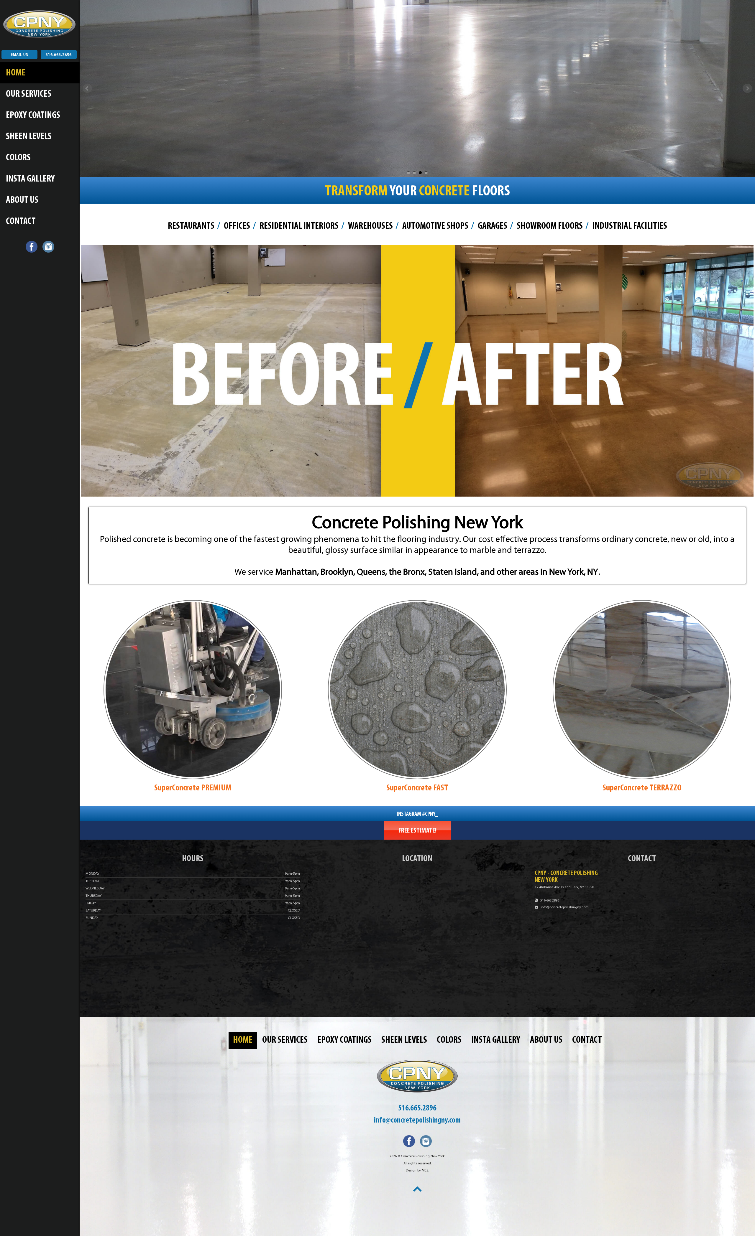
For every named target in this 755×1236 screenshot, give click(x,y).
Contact (21, 221)
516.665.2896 (59, 55)
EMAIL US (19, 55)
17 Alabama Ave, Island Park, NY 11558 (564, 887)
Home (15, 73)
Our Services (28, 94)
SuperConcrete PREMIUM (192, 788)
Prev (87, 88)
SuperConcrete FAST (417, 788)
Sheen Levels (29, 136)
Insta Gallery (30, 179)
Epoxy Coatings (33, 115)
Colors (18, 158)
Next (747, 88)
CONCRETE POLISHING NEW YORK (37, 22)
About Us (22, 200)
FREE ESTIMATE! (417, 830)
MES (425, 1170)
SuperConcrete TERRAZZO (642, 788)
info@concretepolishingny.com (565, 907)
